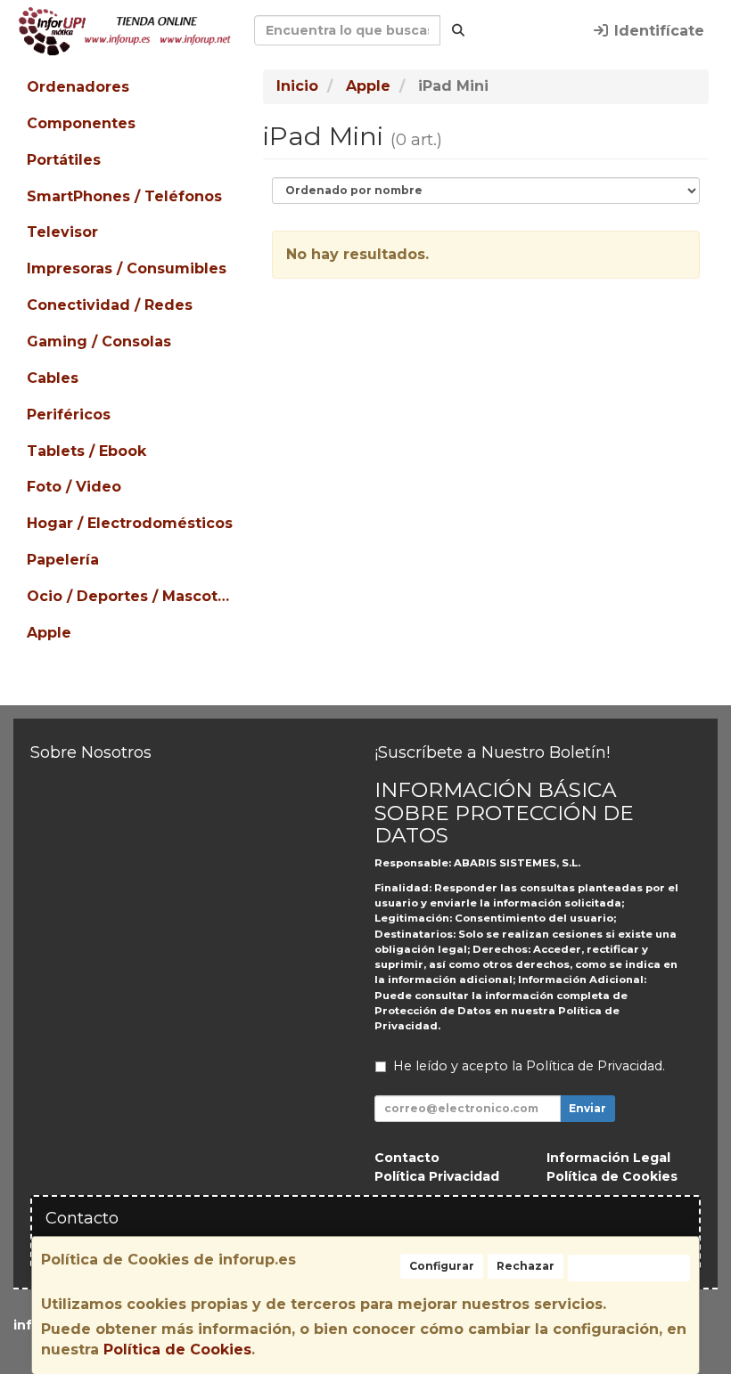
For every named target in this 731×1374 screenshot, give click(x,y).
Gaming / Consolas (99, 341)
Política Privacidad (436, 1176)
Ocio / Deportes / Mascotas (130, 596)
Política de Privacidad (594, 1066)
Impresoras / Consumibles (126, 268)
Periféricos (69, 414)
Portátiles (64, 159)
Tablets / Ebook (86, 451)
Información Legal (608, 1158)
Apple (49, 632)
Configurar (441, 1265)
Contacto (406, 1158)
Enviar (587, 1108)
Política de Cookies (177, 1349)
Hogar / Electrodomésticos (130, 523)
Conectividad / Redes (110, 305)
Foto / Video (74, 486)
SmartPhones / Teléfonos (124, 196)
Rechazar (525, 1265)
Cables (52, 378)
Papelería (63, 559)
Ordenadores (78, 86)
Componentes (81, 123)
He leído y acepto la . (529, 1066)
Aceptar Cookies (629, 1267)
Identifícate (657, 30)
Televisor (62, 232)
